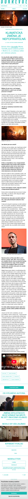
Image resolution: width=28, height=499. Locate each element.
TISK (15, 453)
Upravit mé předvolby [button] (14, 496)
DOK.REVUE (4, 5)
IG (24, 6)
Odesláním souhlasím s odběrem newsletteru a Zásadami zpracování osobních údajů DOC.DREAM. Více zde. (14, 468)
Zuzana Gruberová (18, 42)
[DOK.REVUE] (14, 2)
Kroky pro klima (18, 330)
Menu (14, 8)
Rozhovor (8, 29)
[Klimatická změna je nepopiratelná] (14, 18)
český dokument (12, 373)
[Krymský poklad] (14, 434)
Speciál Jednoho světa (16, 29)
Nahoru (14, 450)
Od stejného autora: (14, 393)
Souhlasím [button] (14, 493)
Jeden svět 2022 (5, 379)
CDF (24, 475)
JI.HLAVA (6, 475)
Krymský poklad (14, 444)
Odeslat (14, 465)
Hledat (25, 8)
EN (26, 6)
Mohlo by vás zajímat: (14, 424)
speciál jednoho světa (7, 376)
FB (20, 6)
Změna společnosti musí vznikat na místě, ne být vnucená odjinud (14, 415)
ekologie (4, 373)
